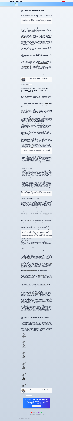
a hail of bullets (45, 109)
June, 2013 (23, 365)
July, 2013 (23, 364)
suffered (47, 214)
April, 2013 (23, 367)
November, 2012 (24, 371)
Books (53, 1)
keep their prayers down (24, 304)
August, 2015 (23, 341)
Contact (60, 1)
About (50, 1)
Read (48, 12)
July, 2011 (23, 386)
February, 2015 (24, 347)
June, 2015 (23, 343)
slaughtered (30, 122)
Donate (64, 1)
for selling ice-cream (45, 284)
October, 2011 (24, 383)
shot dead (36, 112)
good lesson (50, 229)
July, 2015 (23, 342)
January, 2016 (23, 337)
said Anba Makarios (27, 258)
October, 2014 (24, 350)
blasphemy (36, 158)
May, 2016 (23, 333)
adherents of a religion (35, 65)
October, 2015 (24, 339)
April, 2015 (23, 345)
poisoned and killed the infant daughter (31, 169)
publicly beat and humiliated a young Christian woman (32, 293)
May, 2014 (23, 355)
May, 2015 (23, 344)
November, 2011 (24, 382)
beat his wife (29, 220)
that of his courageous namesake (43, 63)
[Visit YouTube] (32, 412)
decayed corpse (27, 154)
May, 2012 (23, 377)
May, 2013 (23, 366)
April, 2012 (23, 378)
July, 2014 (23, 353)
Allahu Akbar (23, 137)
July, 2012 (23, 375)
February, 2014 (24, 358)
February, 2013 (24, 369)
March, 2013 (23, 368)
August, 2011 (23, 385)
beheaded (33, 144)
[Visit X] (34, 412)
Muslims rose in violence (24, 246)
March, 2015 (23, 346)
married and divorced (41, 275)
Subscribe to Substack (36, 406)
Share (28, 84)
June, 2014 (23, 354)
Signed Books (56, 1)
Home (48, 1)
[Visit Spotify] (41, 412)
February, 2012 (24, 380)
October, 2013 (24, 361)
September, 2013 (24, 362)
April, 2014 (23, 356)
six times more (47, 103)
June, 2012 (23, 376)
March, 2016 (23, 335)
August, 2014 (23, 352)
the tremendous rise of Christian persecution (35, 75)
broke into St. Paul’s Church (39, 239)
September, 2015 (24, 340)
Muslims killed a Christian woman (26, 179)
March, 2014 (23, 357)
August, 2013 (23, 363)
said (30, 17)
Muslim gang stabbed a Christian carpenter (29, 270)
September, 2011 (24, 384)
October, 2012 (24, 372)
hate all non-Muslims (48, 65)
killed (29, 164)
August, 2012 (23, 374)
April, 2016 (23, 334)
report (32, 147)
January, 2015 (23, 348)
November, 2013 (24, 360)
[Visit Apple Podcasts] (39, 412)
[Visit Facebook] (36, 412)
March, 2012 (23, 379)
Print (31, 84)
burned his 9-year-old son (31, 199)
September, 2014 (24, 351)
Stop (51, 12)
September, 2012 (24, 373)
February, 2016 (24, 336)
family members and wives (27, 66)
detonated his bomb (32, 119)
